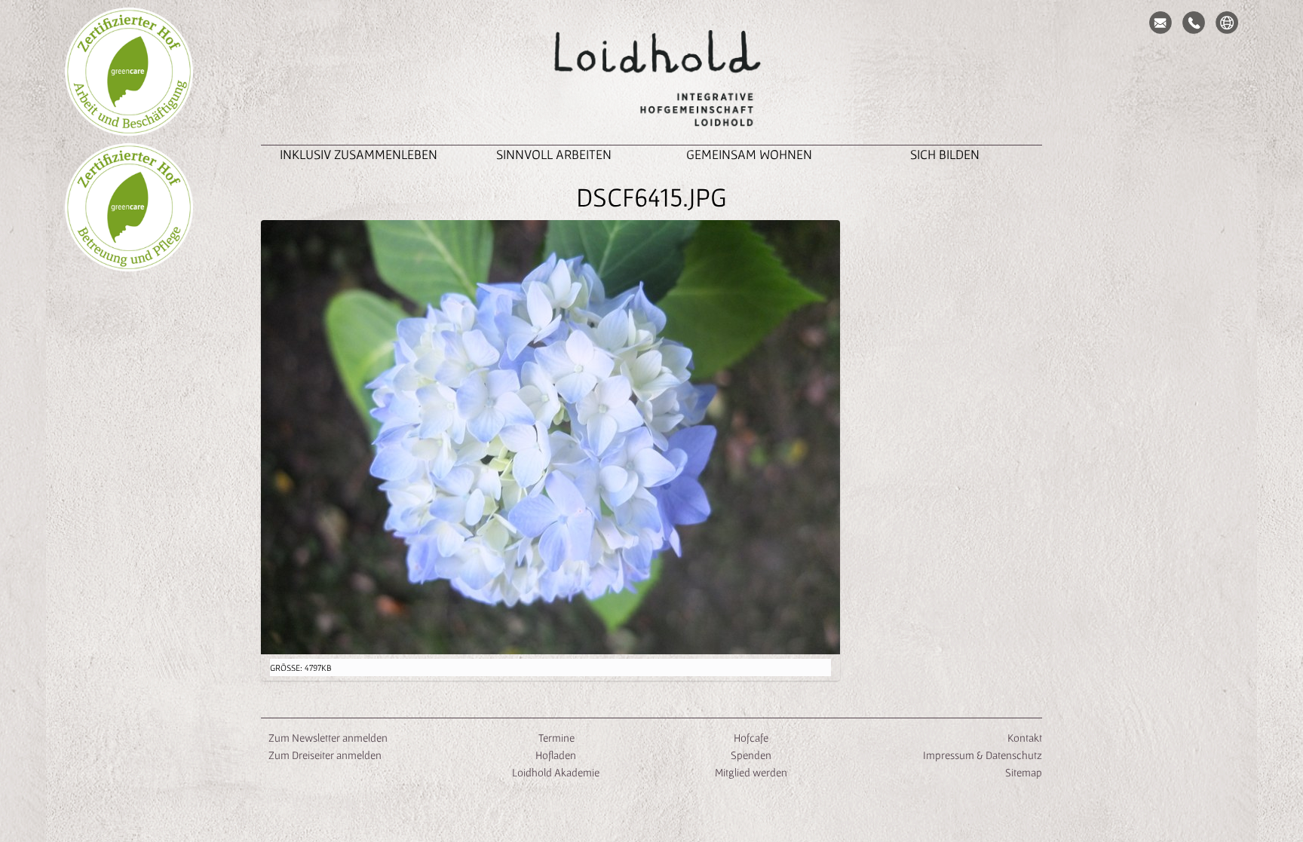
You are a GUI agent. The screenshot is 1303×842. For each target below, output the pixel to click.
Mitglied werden (751, 772)
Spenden (751, 755)
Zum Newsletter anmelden (328, 737)
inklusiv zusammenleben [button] (358, 154)
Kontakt (1024, 737)
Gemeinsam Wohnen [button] (749, 154)
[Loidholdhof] (651, 80)
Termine (555, 737)
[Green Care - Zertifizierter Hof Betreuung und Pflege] (129, 207)
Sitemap (1023, 772)
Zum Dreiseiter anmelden (325, 755)
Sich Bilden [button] (945, 154)
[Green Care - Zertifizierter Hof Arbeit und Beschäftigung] (129, 72)
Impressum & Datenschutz (982, 755)
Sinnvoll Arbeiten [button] (554, 154)
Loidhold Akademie (555, 772)
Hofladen (555, 755)
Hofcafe (751, 737)
